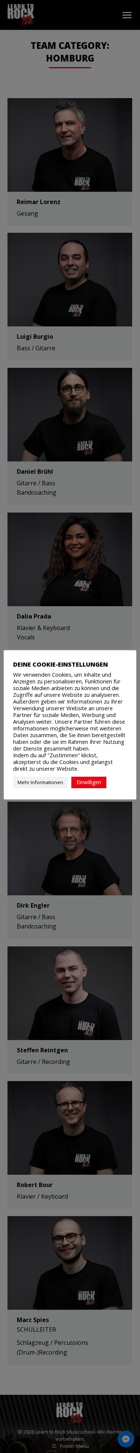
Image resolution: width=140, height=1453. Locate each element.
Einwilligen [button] (89, 782)
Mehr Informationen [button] (40, 782)
